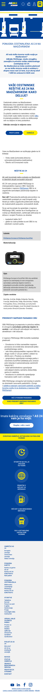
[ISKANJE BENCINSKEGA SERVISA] (28, 4)
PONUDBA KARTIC (8, 564)
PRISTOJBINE (14, 133)
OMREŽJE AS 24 (9, 547)
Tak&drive (7, 600)
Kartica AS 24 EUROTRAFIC (8, 572)
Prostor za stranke (7, 626)
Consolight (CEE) (9, 612)
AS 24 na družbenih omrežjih (7, 650)
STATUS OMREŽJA (8, 660)
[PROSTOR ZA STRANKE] (39, 4)
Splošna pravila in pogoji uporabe (21, 688)
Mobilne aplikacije (7, 630)
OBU (36, 116)
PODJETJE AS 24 (9, 643)
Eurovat (6, 602)
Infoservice (8, 633)
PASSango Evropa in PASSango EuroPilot (18, 238)
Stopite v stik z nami (21, 425)
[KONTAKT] (34, 4)
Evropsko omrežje (7, 552)
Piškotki (37, 690)
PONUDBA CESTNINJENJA (9, 581)
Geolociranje (8, 608)
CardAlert (7, 635)
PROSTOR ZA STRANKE (9, 670)
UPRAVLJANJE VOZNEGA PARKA (9, 620)
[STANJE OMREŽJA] (23, 4)
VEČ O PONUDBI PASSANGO (21, 398)
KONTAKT (8, 674)
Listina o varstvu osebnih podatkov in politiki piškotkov (18, 690)
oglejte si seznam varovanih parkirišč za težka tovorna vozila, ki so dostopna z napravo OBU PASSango (21, 388)
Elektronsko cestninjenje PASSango (8, 586)
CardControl (8, 636)
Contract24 (8, 614)
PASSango (24, 188)
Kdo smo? (7, 646)
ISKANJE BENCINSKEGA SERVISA (9, 665)
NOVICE (7, 657)
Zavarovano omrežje (8, 555)
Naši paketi (8, 575)
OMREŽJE (30, 133)
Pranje (6, 610)
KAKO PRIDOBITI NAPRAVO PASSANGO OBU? (21, 402)
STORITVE (8, 598)
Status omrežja (9, 558)
